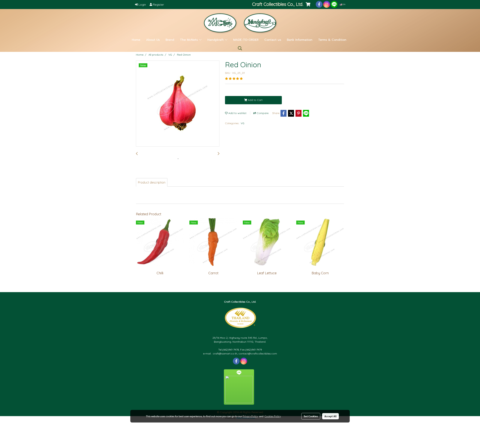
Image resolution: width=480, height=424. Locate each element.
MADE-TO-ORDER (246, 40)
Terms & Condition (332, 40)
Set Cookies (311, 416)
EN (343, 4)
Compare (262, 113)
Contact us (272, 40)
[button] (240, 48)
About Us (153, 40)
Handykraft (216, 40)
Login (142, 4)
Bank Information (299, 40)
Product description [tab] (151, 182)
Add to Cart (254, 100)
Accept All (330, 416)
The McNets (189, 40)
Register (158, 4)
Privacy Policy (250, 416)
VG (242, 123)
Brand (170, 40)
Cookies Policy (273, 416)
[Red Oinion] (177, 104)
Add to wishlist (237, 113)
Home (136, 40)
